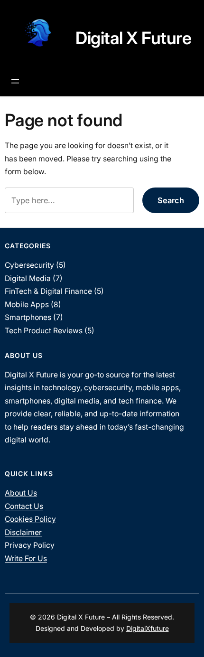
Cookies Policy (30, 519)
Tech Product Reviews (44, 330)
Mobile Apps (27, 304)
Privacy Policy (30, 545)
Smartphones (28, 317)
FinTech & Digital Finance (48, 291)
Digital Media (28, 278)
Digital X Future (133, 38)
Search (171, 200)
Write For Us (26, 558)
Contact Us (24, 506)
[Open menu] (15, 81)
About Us (21, 492)
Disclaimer (23, 532)
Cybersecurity (29, 265)
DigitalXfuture (147, 628)
